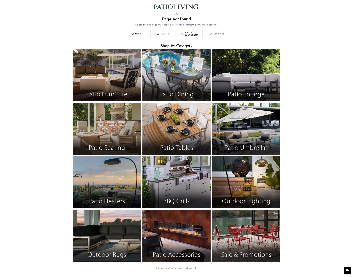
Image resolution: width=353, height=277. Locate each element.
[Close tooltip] (348, 262)
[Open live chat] (347, 270)
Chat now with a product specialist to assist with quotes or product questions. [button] (328, 263)
